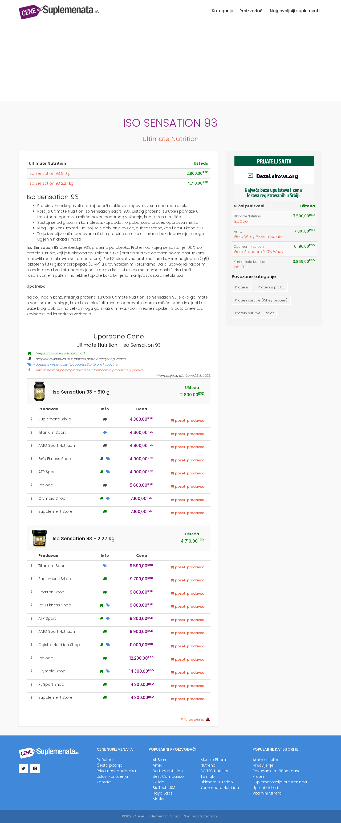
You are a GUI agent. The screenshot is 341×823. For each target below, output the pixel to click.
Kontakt (104, 782)
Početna (105, 759)
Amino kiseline (266, 759)
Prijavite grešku (192, 719)
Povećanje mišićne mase (277, 771)
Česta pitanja (110, 765)
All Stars (160, 759)
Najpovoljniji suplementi (295, 11)
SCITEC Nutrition (215, 771)
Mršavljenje (263, 765)
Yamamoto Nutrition (250, 262)
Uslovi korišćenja (112, 776)
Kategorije (222, 11)
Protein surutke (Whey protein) (261, 300)
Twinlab (208, 776)
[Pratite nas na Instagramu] (35, 768)
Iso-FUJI (241, 267)
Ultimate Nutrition (171, 138)
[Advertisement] (170, 61)
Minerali (276, 793)
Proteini (241, 287)
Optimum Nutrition (249, 247)
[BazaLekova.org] (274, 178)
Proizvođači (251, 11)
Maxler (159, 798)
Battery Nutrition (168, 771)
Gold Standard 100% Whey (258, 251)
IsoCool (241, 221)
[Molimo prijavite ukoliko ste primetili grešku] (207, 719)
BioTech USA (164, 787)
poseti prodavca (189, 420)
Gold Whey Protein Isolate (258, 236)
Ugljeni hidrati (265, 787)
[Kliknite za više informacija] (31, 419)
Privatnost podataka (116, 771)
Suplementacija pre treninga (280, 782)
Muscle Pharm (214, 759)
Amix (238, 231)
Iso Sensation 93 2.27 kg (51, 183)
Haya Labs (163, 793)
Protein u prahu (271, 287)
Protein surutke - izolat (254, 313)
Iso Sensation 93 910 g (50, 173)
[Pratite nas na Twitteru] (23, 768)
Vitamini (260, 793)
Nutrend (208, 765)
